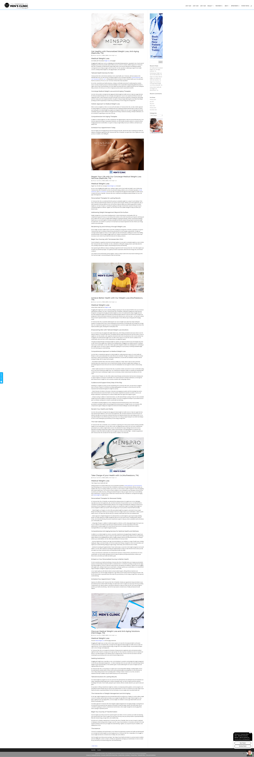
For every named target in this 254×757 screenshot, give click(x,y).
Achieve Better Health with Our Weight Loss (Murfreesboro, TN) (117, 299)
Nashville (93, 750)
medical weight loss (97, 495)
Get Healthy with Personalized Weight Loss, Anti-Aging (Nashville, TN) (115, 52)
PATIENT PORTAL (245, 5)
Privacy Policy (134, 755)
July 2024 (152, 101)
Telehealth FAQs (141, 755)
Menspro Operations (97, 55)
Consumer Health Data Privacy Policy (109, 755)
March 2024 (152, 105)
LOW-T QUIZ (188, 5)
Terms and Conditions (151, 755)
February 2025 (153, 99)
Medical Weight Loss (111, 186)
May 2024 (152, 103)
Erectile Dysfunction (136, 77)
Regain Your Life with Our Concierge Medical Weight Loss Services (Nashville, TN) (116, 177)
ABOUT (226, 5)
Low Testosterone (95, 79)
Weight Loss (107, 60)
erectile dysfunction (128, 485)
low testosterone (138, 485)
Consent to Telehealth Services (93, 755)
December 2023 (153, 109)
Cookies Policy (121, 755)
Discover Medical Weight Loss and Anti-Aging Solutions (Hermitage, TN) (115, 632)
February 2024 (153, 107)
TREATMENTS (218, 5)
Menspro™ (210, 5)
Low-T (104, 79)
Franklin (99, 750)
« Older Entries (94, 746)
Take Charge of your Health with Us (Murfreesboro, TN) (115, 475)
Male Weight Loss (113, 55)
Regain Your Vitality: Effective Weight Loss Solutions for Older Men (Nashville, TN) (156, 78)
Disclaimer (127, 755)
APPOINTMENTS (234, 5)
